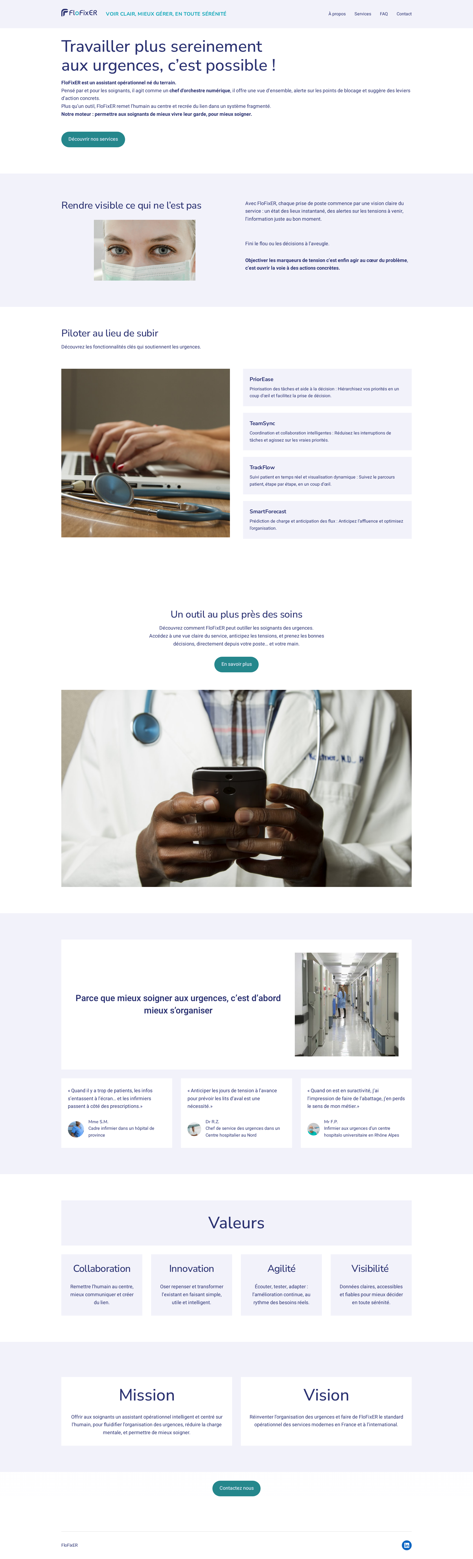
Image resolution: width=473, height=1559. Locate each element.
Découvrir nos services (93, 139)
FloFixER (69, 1545)
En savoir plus (236, 664)
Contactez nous (237, 1488)
